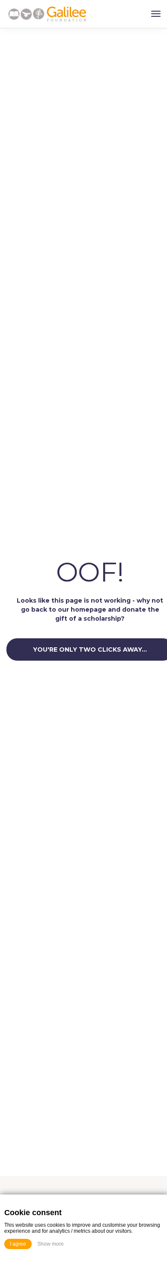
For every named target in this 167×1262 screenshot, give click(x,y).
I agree (18, 1244)
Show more (50, 1244)
